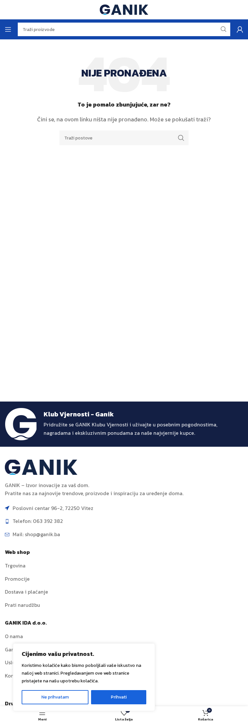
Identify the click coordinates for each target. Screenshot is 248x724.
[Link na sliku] (41, 466)
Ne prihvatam (55, 697)
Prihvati (119, 697)
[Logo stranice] (124, 9)
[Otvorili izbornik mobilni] (8, 29)
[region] (84, 677)
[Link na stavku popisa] (124, 566)
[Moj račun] (239, 29)
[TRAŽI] (181, 137)
